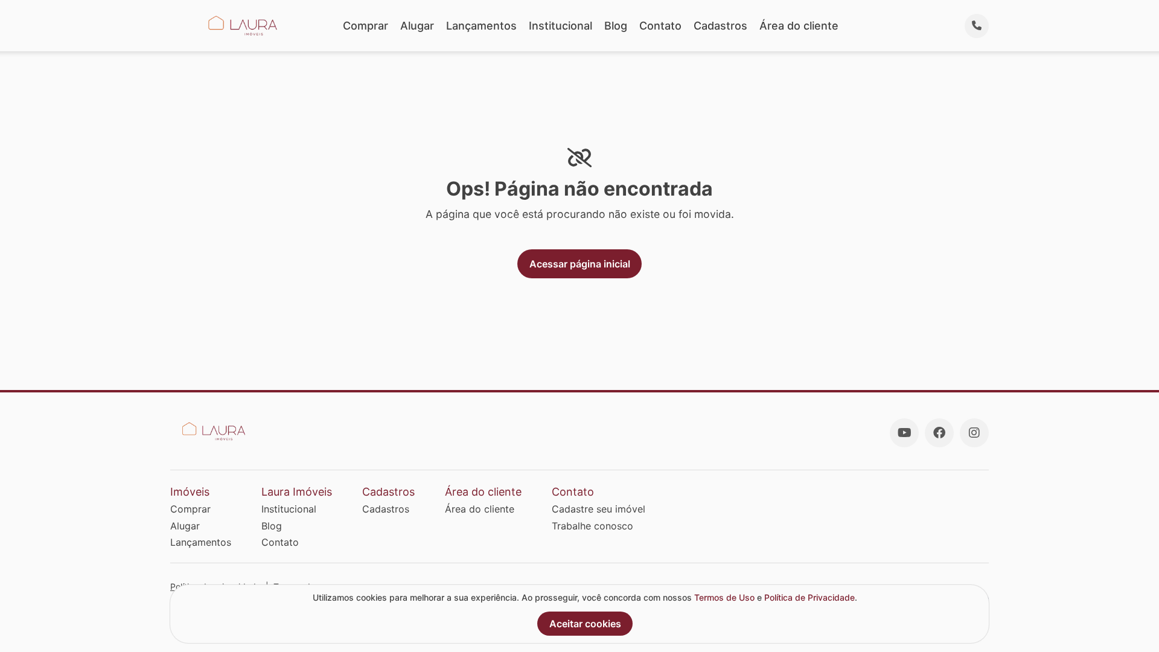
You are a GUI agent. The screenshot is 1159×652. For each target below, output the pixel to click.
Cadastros (720, 25)
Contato (660, 25)
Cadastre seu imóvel (598, 509)
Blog (615, 25)
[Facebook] (939, 432)
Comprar (365, 25)
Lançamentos (481, 25)
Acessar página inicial (579, 264)
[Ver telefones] (977, 26)
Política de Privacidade (809, 597)
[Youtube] (904, 432)
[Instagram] (974, 432)
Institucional (560, 25)
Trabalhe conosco (592, 526)
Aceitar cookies (585, 624)
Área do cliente (798, 25)
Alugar (417, 25)
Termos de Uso (724, 597)
